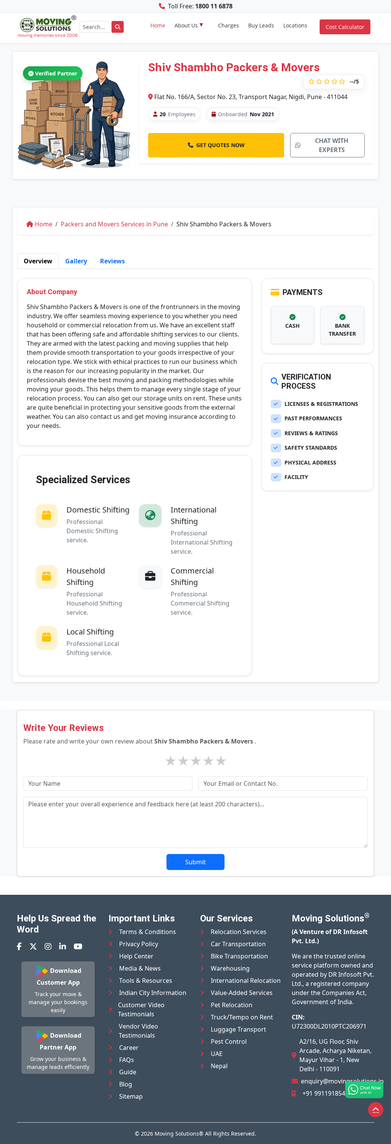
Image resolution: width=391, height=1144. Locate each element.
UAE (217, 1053)
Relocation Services (239, 932)
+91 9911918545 (325, 1093)
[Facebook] (19, 946)
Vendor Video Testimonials (138, 1031)
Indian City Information (152, 993)
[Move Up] (375, 1109)
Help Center (136, 956)
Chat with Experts (331, 145)
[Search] (117, 27)
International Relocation (246, 980)
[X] (33, 946)
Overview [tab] (38, 261)
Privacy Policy (138, 944)
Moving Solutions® (179, 1133)
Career (129, 1047)
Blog (125, 1084)
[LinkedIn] (62, 946)
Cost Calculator (345, 26)
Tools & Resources (145, 980)
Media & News (140, 968)
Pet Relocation (231, 1005)
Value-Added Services (242, 993)
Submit (195, 862)
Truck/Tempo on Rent (242, 1017)
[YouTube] (78, 946)
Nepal (219, 1066)
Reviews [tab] (112, 261)
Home (157, 25)
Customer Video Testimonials (141, 1009)
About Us (186, 25)
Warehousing (230, 968)
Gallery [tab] (76, 261)
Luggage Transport (238, 1029)
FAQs (126, 1060)
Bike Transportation (239, 956)
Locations (295, 25)
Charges (228, 25)
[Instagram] (48, 946)
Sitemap (131, 1096)
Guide (127, 1072)
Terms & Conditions (147, 932)
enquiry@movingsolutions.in (342, 1081)
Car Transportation (238, 944)
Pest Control (229, 1041)
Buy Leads (261, 25)
